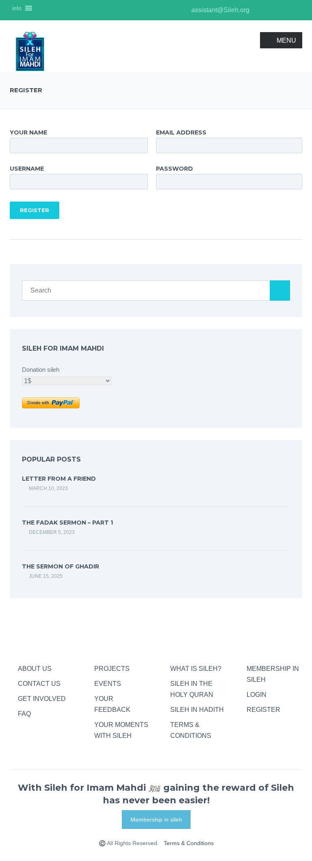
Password (174, 168)
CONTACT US (39, 683)
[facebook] (296, 10)
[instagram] (260, 10)
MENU (286, 40)
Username (27, 168)
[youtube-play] (272, 10)
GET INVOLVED (42, 698)
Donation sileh (40, 370)
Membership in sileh (156, 819)
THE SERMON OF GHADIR (60, 566)
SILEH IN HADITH (197, 709)
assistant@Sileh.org (219, 10)
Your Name (28, 132)
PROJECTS (112, 668)
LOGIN (256, 694)
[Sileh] (30, 51)
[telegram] (250, 724)
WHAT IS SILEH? (195, 668)
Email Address (181, 132)
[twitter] (284, 10)
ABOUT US (35, 668)
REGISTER (263, 709)
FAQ (24, 713)
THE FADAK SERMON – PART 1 (67, 522)
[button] (17, 8)
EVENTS (107, 683)
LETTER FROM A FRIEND (59, 478)
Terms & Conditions (189, 843)
